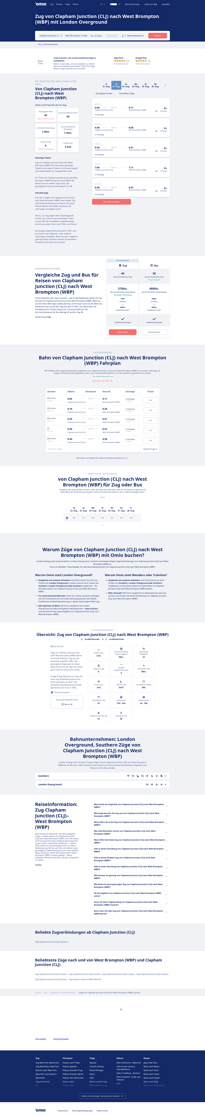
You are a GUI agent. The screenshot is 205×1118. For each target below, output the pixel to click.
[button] (97, 35)
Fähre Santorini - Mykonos (129, 1062)
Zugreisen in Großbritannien (63, 992)
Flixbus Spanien (70, 1066)
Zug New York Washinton (47, 1062)
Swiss (92, 1074)
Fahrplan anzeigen (45, 149)
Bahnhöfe (40, 1078)
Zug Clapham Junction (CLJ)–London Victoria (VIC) (57, 974)
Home (38, 992)
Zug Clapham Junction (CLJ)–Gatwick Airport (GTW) (57, 942)
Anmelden (166, 4)
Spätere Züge (149, 449)
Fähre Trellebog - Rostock (128, 1073)
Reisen (147, 1058)
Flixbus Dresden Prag (72, 1070)
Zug (51, 4)
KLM (92, 1078)
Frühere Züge (56, 449)
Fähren (75, 4)
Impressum (63, 1110)
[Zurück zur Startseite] (42, 4)
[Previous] (66, 509)
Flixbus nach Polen (71, 1062)
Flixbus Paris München (73, 1078)
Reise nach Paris (151, 1070)
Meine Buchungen (132, 4)
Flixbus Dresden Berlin (73, 1074)
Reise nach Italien (152, 1078)
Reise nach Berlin (151, 1066)
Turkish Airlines (97, 1066)
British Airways (96, 1070)
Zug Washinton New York (47, 1066)
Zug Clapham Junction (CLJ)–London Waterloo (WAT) (125, 974)
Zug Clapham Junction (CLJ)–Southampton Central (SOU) (60, 979)
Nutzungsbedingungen (82, 1110)
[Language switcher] (115, 4)
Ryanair (93, 1062)
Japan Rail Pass (150, 1062)
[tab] (104, 93)
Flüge (67, 4)
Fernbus (59, 4)
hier (127, 458)
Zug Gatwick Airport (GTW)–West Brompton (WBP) (91, 979)
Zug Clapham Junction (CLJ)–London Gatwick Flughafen (93, 974)
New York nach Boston (46, 1074)
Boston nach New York (46, 1070)
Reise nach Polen (151, 1074)
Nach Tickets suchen (46, 119)
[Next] (165, 85)
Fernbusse (67, 1058)
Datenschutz (102, 1110)
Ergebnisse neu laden (101, 381)
